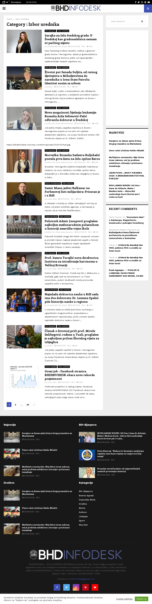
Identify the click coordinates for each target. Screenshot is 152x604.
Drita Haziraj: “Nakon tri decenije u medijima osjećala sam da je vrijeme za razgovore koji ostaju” (120, 454)
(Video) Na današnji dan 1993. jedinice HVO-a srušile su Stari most (126, 248)
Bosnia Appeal (50, 366)
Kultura (83, 512)
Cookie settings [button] (124, 599)
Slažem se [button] (142, 599)
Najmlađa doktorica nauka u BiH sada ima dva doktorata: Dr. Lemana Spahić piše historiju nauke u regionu (72, 297)
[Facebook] (57, 587)
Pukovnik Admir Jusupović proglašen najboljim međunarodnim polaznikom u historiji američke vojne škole (72, 224)
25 (28, 405)
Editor (50, 87)
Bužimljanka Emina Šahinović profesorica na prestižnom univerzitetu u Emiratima (124, 235)
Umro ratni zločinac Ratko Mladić (126, 150)
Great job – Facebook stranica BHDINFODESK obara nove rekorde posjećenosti (70, 375)
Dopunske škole (51, 216)
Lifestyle (83, 516)
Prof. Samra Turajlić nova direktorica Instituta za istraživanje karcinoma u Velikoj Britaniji (71, 261)
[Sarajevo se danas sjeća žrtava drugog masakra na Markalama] (12, 437)
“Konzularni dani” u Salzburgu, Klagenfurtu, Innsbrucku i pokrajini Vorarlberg (127, 220)
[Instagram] (76, 587)
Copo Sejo (52, 199)
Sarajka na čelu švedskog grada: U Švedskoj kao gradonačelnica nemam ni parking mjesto (71, 39)
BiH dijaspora (50, 31)
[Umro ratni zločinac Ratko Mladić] (12, 454)
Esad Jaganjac (116, 270)
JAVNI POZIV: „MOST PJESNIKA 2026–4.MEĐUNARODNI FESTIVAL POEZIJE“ (126, 176)
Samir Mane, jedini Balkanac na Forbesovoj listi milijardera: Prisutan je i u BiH (72, 191)
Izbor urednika (63, 31)
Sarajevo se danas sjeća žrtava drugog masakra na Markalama (47, 434)
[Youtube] (95, 587)
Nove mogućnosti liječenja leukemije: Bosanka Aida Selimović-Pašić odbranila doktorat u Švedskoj (71, 116)
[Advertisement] (127, 77)
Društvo (83, 504)
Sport (82, 520)
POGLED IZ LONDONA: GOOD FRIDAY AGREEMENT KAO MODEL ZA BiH (126, 273)
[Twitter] (66, 587)
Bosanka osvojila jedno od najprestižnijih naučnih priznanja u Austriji (118, 470)
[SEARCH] (142, 21)
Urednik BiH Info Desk (57, 46)
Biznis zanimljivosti (52, 183)
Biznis (82, 508)
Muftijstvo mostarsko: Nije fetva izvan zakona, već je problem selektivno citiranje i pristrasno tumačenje (46, 469)
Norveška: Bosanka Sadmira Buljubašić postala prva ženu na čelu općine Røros (72, 157)
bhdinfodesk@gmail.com (82, 579)
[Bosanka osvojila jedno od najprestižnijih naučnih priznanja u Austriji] (87, 472)
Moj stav (83, 525)
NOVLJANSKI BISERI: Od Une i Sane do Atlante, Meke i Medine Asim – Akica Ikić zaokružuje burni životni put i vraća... (121, 436)
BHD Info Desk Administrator (60, 123)
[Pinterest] (85, 587)
